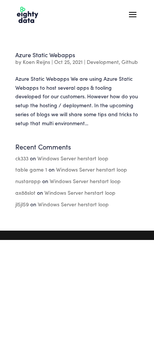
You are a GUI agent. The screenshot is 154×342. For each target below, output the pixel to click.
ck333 (21, 158)
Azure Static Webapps (45, 54)
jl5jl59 (22, 204)
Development (103, 61)
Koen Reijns (36, 61)
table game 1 (31, 169)
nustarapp (28, 181)
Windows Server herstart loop (72, 158)
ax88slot (25, 192)
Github (129, 61)
